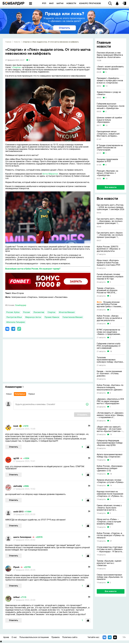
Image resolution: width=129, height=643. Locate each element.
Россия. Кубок (13, 312)
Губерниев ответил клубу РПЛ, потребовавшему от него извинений (109, 346)
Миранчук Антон (33, 317)
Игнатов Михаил (67, 312)
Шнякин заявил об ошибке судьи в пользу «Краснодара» (109, 120)
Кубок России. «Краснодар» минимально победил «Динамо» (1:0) (110, 468)
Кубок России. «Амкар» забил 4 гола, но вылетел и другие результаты (109, 318)
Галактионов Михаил (73, 317)
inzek (15, 426)
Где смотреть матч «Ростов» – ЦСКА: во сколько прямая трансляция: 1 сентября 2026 (110, 207)
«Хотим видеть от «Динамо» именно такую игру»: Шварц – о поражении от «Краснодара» (110, 415)
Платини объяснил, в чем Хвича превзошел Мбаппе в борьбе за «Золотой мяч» (110, 55)
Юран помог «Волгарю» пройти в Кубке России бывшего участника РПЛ (108, 262)
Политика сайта (69, 637)
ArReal (16, 597)
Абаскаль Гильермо (15, 322)
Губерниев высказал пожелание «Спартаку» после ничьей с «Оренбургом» (110, 106)
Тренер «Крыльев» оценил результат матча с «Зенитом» (109, 563)
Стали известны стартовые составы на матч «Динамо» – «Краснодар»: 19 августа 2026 (110, 549)
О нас (14, 637)
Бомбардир (20, 305)
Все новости (110, 187)
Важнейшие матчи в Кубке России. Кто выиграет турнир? (32, 269)
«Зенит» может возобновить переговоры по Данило (110, 68)
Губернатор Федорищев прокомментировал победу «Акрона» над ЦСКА (110, 442)
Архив (6, 637)
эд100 (16, 458)
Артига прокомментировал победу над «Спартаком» (109, 455)
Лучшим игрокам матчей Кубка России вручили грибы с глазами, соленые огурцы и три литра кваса (110, 304)
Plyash (16, 567)
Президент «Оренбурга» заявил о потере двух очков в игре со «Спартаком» (110, 80)
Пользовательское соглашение (34, 637)
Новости (17, 42)
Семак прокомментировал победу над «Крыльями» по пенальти (110, 577)
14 (111, 485)
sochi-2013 (18, 511)
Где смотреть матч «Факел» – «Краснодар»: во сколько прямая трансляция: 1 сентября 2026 (110, 221)
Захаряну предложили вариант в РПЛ (107, 160)
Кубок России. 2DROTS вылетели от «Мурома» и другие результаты (108, 249)
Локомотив (38, 312)
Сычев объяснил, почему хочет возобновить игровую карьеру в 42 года (110, 276)
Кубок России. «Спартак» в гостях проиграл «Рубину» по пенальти (110, 535)
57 (111, 541)
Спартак (51, 312)
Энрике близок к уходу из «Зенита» (109, 93)
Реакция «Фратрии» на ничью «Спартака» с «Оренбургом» (107, 173)
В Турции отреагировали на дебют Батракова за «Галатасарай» (110, 147)
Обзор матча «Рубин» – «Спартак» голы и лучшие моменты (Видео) (109, 521)
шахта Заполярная (22, 537)
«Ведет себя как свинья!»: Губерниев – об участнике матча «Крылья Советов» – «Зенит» (110, 429)
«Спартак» (17, 67)
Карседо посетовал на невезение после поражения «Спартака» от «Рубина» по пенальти (110, 493)
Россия (26, 312)
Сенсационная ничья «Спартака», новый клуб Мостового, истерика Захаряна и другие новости (110, 133)
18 (111, 351)
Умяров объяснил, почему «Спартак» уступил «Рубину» (110, 481)
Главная (8, 42)
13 (106, 86)
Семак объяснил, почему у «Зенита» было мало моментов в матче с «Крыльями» (109, 507)
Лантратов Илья (14, 317)
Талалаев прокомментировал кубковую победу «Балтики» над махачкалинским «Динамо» (110, 359)
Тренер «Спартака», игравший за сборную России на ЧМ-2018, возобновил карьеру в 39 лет (110, 290)
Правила (55, 637)
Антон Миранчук (50, 174)
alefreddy (17, 486)
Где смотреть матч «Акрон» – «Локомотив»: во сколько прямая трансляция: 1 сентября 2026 (110, 235)
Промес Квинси (52, 317)
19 (111, 434)
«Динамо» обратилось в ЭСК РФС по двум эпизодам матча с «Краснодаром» (110, 401)
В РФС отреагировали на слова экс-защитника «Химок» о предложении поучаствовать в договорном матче (108, 332)
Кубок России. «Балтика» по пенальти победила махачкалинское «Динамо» (110, 387)
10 (106, 125)
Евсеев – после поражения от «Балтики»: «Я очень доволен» (109, 373)
